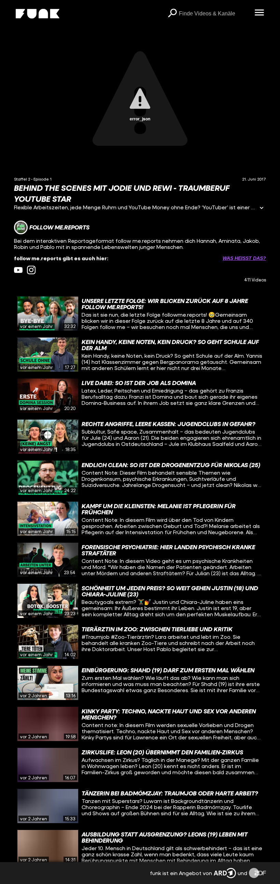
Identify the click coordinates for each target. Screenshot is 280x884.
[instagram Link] (31, 270)
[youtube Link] (18, 270)
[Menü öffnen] (259, 12)
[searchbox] (214, 14)
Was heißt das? (244, 258)
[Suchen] (172, 13)
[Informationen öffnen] (261, 208)
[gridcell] (140, 313)
